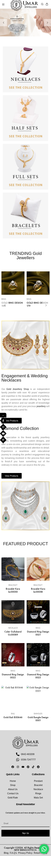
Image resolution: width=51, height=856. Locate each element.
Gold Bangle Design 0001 (38, 719)
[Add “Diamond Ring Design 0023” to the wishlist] (44, 657)
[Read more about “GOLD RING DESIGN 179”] (44, 275)
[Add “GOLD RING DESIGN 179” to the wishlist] (44, 285)
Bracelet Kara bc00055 (13, 590)
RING (3, 299)
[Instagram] (17, 766)
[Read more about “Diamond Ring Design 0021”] (44, 603)
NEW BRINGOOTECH (25, 850)
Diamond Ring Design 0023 (38, 676)
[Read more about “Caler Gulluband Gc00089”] (19, 603)
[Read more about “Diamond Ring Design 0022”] (19, 646)
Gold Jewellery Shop (17, 389)
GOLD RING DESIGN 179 (37, 304)
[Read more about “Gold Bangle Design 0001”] (44, 689)
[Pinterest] (28, 766)
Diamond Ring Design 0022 (13, 676)
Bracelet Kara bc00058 (38, 590)
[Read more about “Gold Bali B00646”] (19, 689)
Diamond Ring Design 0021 (38, 633)
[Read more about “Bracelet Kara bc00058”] (44, 561)
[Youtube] (23, 766)
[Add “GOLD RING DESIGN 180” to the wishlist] (19, 285)
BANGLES (38, 713)
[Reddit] (38, 766)
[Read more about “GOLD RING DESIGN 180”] (19, 275)
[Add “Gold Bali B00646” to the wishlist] (19, 700)
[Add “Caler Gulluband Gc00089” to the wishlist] (19, 614)
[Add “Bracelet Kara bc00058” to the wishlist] (44, 571)
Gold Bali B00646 (12, 717)
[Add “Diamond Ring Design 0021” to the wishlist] (44, 614)
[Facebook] (12, 766)
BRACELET (12, 585)
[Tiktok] (33, 766)
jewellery (41, 406)
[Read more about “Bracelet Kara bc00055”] (19, 561)
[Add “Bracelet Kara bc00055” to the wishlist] (19, 571)
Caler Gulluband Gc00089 (13, 633)
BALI (13, 713)
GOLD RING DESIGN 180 (12, 304)
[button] (3, 22)
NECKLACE (13, 627)
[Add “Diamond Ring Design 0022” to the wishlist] (19, 657)
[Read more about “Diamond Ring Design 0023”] (44, 646)
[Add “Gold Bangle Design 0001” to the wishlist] (44, 700)
